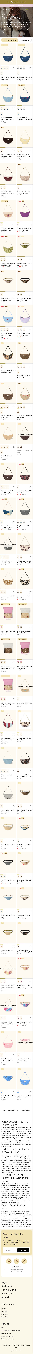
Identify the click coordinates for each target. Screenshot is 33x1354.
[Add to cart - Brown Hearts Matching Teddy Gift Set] (30, 662)
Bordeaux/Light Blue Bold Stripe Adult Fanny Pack (7, 740)
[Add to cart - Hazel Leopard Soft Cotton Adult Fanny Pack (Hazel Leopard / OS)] (30, 771)
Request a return (6, 1333)
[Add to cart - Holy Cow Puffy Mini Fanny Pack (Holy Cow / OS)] (30, 911)
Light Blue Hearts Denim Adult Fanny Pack (7, 119)
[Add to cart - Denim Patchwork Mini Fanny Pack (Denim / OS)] (30, 841)
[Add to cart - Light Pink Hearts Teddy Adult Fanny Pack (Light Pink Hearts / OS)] (13, 1055)
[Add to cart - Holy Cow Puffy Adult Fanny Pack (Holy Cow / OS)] (30, 734)
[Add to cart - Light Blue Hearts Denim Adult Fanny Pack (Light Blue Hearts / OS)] (13, 108)
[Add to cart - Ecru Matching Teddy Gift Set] (13, 627)
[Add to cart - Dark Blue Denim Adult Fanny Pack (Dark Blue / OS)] (13, 68)
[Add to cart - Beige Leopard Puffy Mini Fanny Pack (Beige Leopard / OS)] (13, 294)
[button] (16, 2)
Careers (3, 1308)
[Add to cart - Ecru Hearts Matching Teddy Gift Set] (13, 699)
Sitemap (16, 1347)
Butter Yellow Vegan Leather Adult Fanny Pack (23, 156)
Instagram (4, 1314)
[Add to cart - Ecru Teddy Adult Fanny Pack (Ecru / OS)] (13, 447)
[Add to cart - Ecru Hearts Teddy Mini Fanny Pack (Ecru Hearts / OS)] (30, 876)
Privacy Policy (6, 1345)
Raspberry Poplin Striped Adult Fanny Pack (7, 1024)
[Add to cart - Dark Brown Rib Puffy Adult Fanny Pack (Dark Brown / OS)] (13, 150)
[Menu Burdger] (30, 9)
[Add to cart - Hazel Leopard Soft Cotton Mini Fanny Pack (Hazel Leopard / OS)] (30, 946)
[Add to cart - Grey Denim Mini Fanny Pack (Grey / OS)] (13, 876)
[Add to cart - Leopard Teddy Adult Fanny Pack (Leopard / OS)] (13, 592)
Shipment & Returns (7, 1336)
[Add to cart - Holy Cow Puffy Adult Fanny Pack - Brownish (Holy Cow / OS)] (30, 557)
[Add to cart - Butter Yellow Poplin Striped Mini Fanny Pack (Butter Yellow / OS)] (30, 981)
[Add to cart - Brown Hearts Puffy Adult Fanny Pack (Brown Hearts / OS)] (13, 487)
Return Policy (15, 1345)
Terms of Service (25, 1345)
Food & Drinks (8, 1290)
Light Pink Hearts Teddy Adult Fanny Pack (7, 1061)
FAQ (2, 1328)
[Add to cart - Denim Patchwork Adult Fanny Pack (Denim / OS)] (13, 522)
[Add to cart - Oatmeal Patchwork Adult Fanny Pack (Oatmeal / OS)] (13, 224)
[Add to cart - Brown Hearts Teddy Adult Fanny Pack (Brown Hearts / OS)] (30, 366)
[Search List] (19, 10)
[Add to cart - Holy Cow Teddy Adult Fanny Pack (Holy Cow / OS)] (30, 592)
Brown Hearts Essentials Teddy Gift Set (8, 668)
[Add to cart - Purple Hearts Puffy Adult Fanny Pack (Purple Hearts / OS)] (30, 329)
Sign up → (23, 1250)
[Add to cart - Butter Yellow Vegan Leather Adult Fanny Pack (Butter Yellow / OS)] (30, 150)
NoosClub (4, 1317)
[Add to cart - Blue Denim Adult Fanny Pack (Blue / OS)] (13, 771)
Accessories (7, 1294)
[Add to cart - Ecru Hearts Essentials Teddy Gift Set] (30, 627)
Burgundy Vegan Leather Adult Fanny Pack (7, 193)
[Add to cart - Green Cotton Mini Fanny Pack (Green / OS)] (13, 946)
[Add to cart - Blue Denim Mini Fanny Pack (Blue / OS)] (13, 911)
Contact (4, 1311)
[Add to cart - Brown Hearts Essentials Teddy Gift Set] (13, 662)
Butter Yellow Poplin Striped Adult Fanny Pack (7, 987)
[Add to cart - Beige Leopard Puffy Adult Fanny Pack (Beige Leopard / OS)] (30, 187)
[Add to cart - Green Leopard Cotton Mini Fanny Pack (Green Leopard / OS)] (30, 259)
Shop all (5, 1297)
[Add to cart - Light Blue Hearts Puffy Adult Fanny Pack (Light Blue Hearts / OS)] (13, 329)
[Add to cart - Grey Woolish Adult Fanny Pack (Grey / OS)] (13, 806)
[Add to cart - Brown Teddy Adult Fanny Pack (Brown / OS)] (13, 406)
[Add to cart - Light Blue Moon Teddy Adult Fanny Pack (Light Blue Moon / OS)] (30, 1092)
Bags (3, 1282)
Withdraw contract (7, 1339)
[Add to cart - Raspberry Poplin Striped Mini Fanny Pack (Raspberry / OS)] (30, 1018)
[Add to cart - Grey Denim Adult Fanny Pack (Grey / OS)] (30, 522)
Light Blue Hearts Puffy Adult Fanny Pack (7, 335)
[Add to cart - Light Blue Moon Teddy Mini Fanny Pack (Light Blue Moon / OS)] (13, 1092)
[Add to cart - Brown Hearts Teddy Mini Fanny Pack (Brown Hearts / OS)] (30, 806)
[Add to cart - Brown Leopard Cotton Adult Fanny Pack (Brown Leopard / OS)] (13, 366)
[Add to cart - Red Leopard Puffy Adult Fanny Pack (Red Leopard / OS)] (30, 487)
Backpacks (6, 1286)
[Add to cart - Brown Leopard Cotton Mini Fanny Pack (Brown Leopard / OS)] (30, 294)
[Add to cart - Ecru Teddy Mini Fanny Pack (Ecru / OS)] (13, 841)
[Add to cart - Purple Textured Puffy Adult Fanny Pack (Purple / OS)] (30, 224)
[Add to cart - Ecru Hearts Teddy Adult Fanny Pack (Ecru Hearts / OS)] (30, 406)
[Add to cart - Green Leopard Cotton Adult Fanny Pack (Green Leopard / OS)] (13, 259)
